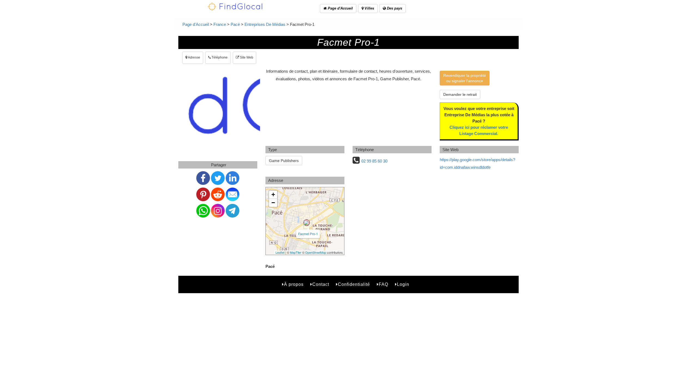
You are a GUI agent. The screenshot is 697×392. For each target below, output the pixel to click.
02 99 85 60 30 (374, 161)
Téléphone (219, 57)
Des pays (394, 8)
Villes (368, 8)
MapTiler (295, 252)
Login (403, 284)
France (219, 24)
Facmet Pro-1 (308, 233)
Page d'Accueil (340, 8)
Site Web (246, 57)
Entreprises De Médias (264, 24)
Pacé (235, 24)
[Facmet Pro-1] (306, 222)
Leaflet (280, 252)
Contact (320, 284)
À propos (294, 284)
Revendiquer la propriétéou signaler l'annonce (464, 78)
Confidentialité (354, 284)
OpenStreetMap (315, 252)
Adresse (193, 57)
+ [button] (273, 194)
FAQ (383, 284)
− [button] (273, 202)
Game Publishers (284, 160)
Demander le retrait (460, 94)
